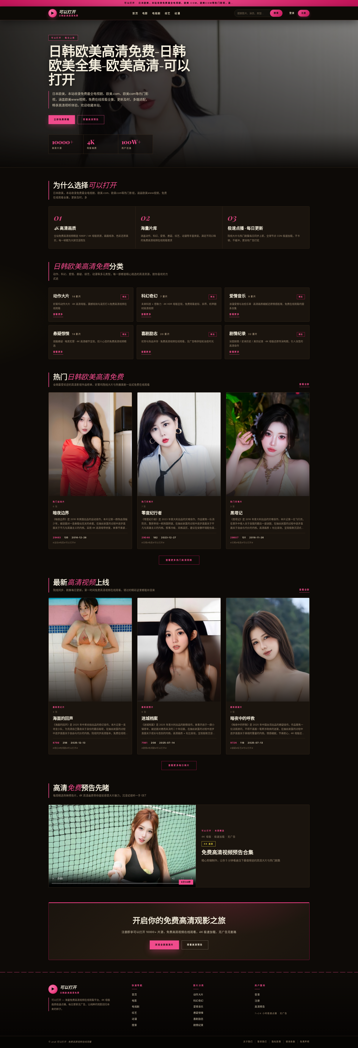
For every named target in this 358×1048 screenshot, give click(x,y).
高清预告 (260, 1006)
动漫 (177, 13)
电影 (145, 13)
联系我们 (262, 1041)
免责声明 (305, 1041)
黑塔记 (236, 512)
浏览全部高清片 (164, 944)
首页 (135, 13)
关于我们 (248, 1041)
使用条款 (290, 1041)
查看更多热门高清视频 (179, 560)
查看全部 (304, 384)
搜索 (276, 13)
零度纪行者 (152, 512)
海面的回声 (63, 718)
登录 (292, 13)
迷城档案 (150, 718)
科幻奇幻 (198, 1000)
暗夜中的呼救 (242, 718)
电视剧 (156, 13)
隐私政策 (276, 1041)
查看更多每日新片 (179, 765)
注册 (303, 13)
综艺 (168, 13)
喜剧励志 (198, 1018)
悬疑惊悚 (198, 1012)
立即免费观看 (62, 119)
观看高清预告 (91, 119)
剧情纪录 (198, 1024)
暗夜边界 (61, 512)
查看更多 (58, 314)
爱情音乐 (198, 1006)
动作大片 (198, 994)
